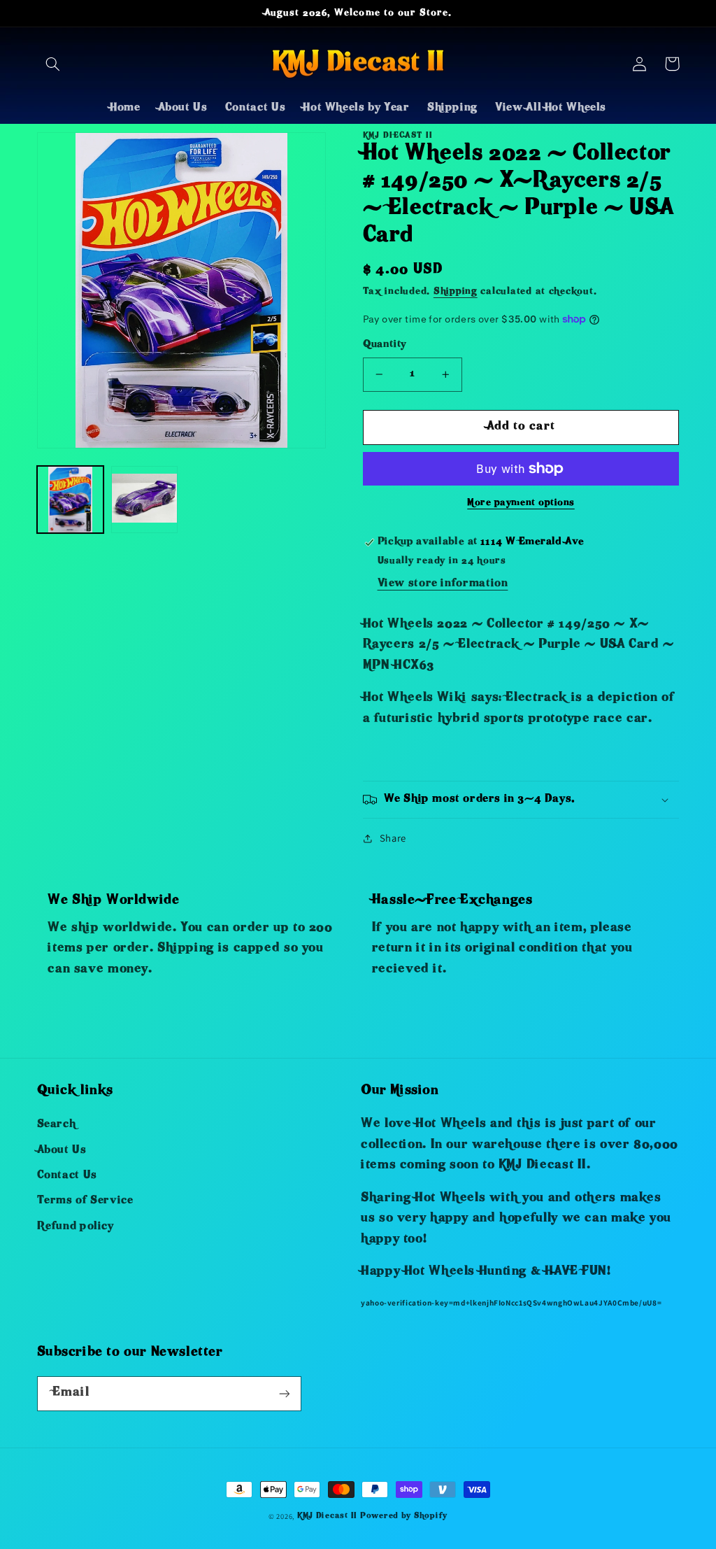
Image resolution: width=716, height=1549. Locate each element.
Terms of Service (85, 1201)
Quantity (384, 345)
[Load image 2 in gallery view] (144, 499)
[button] (53, 64)
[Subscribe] (284, 1393)
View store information (443, 584)
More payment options (521, 503)
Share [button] (393, 837)
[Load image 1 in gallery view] (70, 499)
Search (56, 1125)
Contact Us (67, 1176)
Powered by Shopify (404, 1516)
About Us (62, 1151)
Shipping (456, 292)
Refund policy (75, 1227)
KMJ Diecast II (327, 1516)
